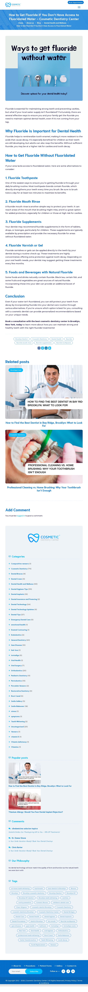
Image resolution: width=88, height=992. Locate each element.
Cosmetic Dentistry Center (49, 912)
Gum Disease (16, 645)
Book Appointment (76, 2)
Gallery (59, 965)
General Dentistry (18, 640)
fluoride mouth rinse (23, 343)
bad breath (39, 888)
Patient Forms (46, 965)
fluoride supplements (44, 343)
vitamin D (15, 736)
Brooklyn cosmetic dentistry (33, 893)
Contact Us (71, 965)
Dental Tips (16, 614)
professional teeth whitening (28, 935)
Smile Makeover (17, 706)
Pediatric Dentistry (19, 675)
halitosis (42, 926)
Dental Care (20, 916)
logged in (21, 516)
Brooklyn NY (71, 893)
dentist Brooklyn (37, 921)
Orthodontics (16, 670)
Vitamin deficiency (19, 742)
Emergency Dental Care (20, 619)
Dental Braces (17, 573)
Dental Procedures (18, 921)
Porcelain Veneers (18, 686)
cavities (65, 898)
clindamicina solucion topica (25, 828)
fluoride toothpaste (63, 343)
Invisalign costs (70, 926)
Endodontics (16, 635)
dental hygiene (49, 916)
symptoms (15, 716)
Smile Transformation (28, 940)
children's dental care (61, 902)
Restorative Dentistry (20, 691)
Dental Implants (17, 594)
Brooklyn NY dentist (26, 898)
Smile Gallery (16, 701)
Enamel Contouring (19, 630)
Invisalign (15, 655)
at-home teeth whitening (20, 888)
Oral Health (15, 660)
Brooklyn (15, 893)
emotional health (18, 624)
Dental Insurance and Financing (24, 599)
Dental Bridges (69, 912)
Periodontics (16, 680)
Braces (73, 888)
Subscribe (34, 971)
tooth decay (62, 940)
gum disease (16, 926)
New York (22, 931)
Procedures (30, 965)
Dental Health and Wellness (22, 584)
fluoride (69, 339)
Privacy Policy (70, 981)
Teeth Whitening (18, 721)
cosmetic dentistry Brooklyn (23, 912)
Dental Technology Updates (22, 609)
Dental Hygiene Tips (19, 589)
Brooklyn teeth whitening (48, 898)
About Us (17, 965)
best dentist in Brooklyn (57, 888)
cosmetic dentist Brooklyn (42, 907)
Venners (14, 731)
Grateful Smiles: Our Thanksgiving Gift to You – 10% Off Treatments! (34, 832)
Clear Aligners (21, 907)
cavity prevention (24, 902)
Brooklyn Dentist (21, 339)
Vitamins (14, 747)
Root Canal (15, 696)
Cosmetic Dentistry (39, 339)
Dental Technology (19, 604)
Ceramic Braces (42, 902)
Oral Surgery (16, 665)
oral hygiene (48, 931)
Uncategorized (15, 370)
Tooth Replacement (38, 945)
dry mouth (51, 921)
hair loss (14, 650)
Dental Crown (16, 579)
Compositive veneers (20, 563)
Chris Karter (17, 847)
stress (13, 711)
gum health (30, 926)
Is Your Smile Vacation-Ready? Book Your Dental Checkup (30, 841)
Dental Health (56, 339)
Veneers (53, 945)
